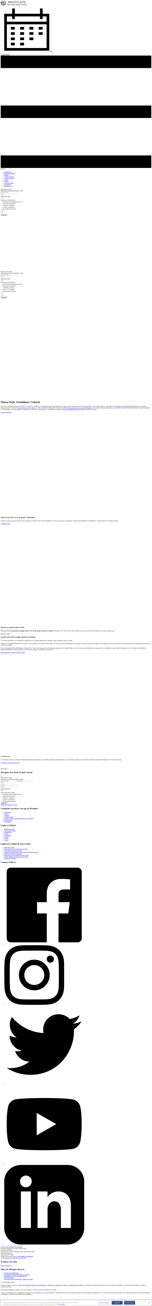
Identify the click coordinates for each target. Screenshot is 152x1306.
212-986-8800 (21, 1256)
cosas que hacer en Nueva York (26, 408)
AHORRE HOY (5, 524)
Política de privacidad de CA (39, 1285)
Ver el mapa (4, 768)
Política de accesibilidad (54, 1285)
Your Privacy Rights (104, 1302)
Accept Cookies (129, 1302)
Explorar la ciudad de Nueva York (10, 762)
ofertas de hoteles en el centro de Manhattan (80, 408)
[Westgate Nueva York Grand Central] (14, 5)
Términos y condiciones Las (70, 1285)
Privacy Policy (61, 1304)
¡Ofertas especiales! (6, 412)
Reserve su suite (5, 634)
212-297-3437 (22, 1258)
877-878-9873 (10, 1247)
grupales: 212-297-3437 (11, 1258)
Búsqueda (4, 215)
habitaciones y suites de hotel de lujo (126, 406)
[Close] (149, 1303)
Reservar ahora (5, 54)
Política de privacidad (24, 1285)
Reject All (117, 1302)
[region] (76, 1303)
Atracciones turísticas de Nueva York (73, 409)
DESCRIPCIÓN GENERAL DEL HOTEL (13, 652)
